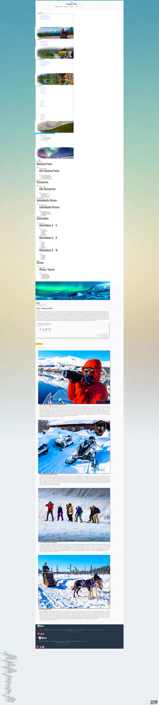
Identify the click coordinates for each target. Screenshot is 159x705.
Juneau (43, 103)
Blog (65, 6)
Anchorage (44, 87)
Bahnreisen (44, 42)
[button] (154, 703)
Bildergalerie (47, 629)
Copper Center (44, 88)
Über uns (41, 629)
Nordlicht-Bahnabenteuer (60, 312)
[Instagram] (43, 647)
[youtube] (38, 634)
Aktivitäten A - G (42, 223)
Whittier (43, 119)
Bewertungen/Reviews (80, 629)
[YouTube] (37, 647)
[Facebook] (41, 634)
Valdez (43, 118)
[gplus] (43, 634)
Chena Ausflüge (44, 140)
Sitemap (101, 629)
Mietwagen (44, 65)
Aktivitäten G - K (42, 235)
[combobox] (87, 6)
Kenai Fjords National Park (46, 19)
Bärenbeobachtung (45, 61)
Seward (43, 114)
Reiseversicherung (61, 629)
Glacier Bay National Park (46, 16)
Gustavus (43, 100)
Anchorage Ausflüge (46, 138)
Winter (39, 133)
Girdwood (43, 93)
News (61, 6)
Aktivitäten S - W (42, 248)
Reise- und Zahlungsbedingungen (92, 629)
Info (68, 6)
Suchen (77, 6)
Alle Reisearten (42, 186)
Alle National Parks (43, 168)
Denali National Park (45, 15)
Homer (43, 102)
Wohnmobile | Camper (46, 64)
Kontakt (71, 6)
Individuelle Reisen (41, 59)
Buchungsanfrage (39, 343)
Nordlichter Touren (45, 136)
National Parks (40, 13)
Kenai (43, 104)
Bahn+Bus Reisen (45, 45)
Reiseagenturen (69, 629)
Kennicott (43, 106)
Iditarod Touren (44, 135)
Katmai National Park (45, 17)
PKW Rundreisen (45, 41)
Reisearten (40, 39)
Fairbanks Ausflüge (45, 139)
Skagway (43, 115)
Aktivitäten (40, 85)
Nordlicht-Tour (46, 312)
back (38, 167)
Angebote (57, 6)
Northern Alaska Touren (46, 62)
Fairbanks (43, 91)
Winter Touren (42, 267)
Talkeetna (43, 116)
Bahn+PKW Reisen (45, 44)
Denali (43, 90)
